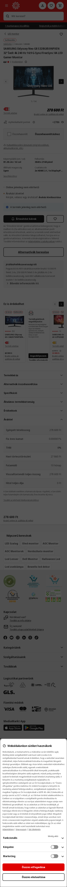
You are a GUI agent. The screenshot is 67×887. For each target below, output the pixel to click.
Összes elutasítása (33, 877)
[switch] (54, 847)
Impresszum (21, 829)
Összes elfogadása (33, 867)
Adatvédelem (8, 829)
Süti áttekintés (35, 829)
